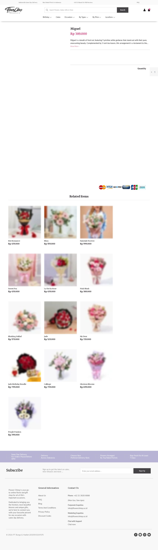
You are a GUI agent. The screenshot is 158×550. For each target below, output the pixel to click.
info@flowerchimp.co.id (77, 508)
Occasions (69, 17)
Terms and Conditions (47, 508)
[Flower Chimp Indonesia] (24, 10)
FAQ (138, 2)
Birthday (46, 17)
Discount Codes (44, 516)
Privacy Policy (44, 512)
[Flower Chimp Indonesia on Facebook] (136, 534)
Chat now (72, 524)
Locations (109, 17)
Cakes (58, 17)
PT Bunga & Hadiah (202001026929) (28, 535)
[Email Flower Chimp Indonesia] (149, 534)
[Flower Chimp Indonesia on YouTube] (140, 534)
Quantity (142, 68)
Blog (40, 503)
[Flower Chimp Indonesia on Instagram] (144, 534)
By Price (96, 17)
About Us (42, 495)
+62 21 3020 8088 (82, 495)
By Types (82, 17)
